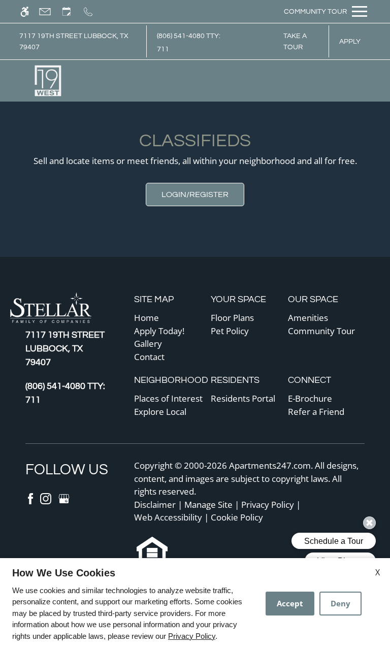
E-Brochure (310, 398)
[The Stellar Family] (58, 309)
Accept (290, 603)
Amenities (308, 317)
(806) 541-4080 (188, 42)
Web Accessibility (168, 517)
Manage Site (208, 504)
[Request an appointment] (71, 11)
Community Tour (321, 331)
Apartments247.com (270, 465)
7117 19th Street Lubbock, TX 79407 (73, 41)
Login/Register (195, 194)
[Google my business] (64, 497)
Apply (350, 41)
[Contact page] (49, 11)
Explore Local (160, 411)
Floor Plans (232, 317)
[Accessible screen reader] (29, 11)
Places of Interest (168, 398)
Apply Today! (159, 331)
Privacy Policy (267, 504)
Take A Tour (295, 41)
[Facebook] (31, 497)
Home (146, 317)
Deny (340, 603)
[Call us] (92, 11)
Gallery (148, 343)
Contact (149, 357)
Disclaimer (155, 504)
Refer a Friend (316, 411)
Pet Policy (230, 331)
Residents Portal (243, 398)
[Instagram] (47, 497)
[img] (48, 80)
